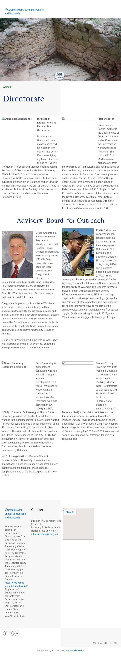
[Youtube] (16, 633)
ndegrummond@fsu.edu (44, 534)
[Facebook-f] (5, 633)
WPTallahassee (77, 650)
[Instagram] (11, 633)
